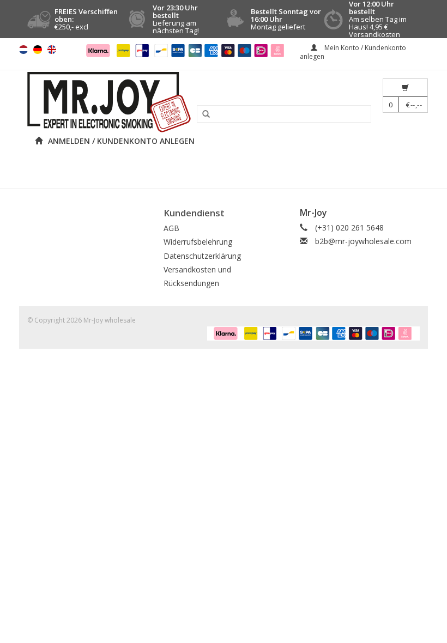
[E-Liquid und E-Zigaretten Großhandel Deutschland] (223, 102)
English (51, 49)
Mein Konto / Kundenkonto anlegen (353, 52)
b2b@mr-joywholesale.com (363, 241)
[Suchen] (202, 114)
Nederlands (23, 49)
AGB (171, 228)
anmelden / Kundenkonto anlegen (121, 141)
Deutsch (37, 49)
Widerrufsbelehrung (198, 241)
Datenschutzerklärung (202, 256)
